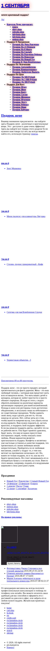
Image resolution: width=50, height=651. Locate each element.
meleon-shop (17, 39)
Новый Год (12, 481)
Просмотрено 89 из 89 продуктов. (17, 380)
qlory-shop (17, 29)
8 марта (34, 483)
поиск (15, 27)
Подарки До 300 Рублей (23, 82)
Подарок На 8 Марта (22, 49)
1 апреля (11, 486)
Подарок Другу (19, 102)
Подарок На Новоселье (23, 57)
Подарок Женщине (21, 97)
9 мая (25, 486)
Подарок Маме (19, 107)
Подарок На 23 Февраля (23, 47)
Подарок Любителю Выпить (25, 72)
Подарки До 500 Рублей (23, 77)
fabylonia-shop (18, 34)
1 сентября (15, 5)
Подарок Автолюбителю (24, 67)
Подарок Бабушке (20, 109)
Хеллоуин (32, 488)
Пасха (19, 486)
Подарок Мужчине (21, 99)
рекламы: (17, 517)
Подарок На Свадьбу (22, 52)
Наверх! (10, 647)
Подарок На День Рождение (25, 44)
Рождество (24, 481)
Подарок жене (11, 115)
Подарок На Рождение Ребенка (27, 54)
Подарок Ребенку (20, 104)
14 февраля (12, 483)
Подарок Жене (19, 89)
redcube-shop (18, 32)
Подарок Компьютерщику (24, 69)
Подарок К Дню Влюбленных (26, 62)
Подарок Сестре (20, 94)
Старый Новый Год (39, 481)
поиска (34, 134)
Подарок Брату (19, 92)
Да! (2, 19)
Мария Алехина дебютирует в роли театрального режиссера (23, 579)
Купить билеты (14, 563)
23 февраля (24, 483)
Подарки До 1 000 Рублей (24, 79)
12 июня (11, 488)
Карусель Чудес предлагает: (20, 24)
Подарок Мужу (19, 87)
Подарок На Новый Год (23, 59)
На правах (6, 517)
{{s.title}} (11, 547)
